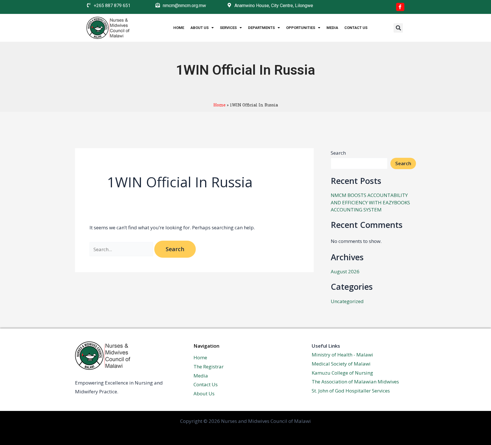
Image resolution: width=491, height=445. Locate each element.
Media (332, 28)
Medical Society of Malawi (341, 363)
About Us (199, 28)
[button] (398, 28)
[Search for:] (122, 249)
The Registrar (209, 366)
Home (178, 28)
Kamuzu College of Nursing (342, 373)
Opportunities (300, 28)
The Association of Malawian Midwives (355, 381)
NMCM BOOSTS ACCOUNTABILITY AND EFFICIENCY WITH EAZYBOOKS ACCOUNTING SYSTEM (370, 202)
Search (338, 153)
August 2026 (345, 271)
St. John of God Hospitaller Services (351, 390)
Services (228, 28)
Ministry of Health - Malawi (342, 354)
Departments (261, 28)
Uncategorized (347, 301)
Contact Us (355, 28)
